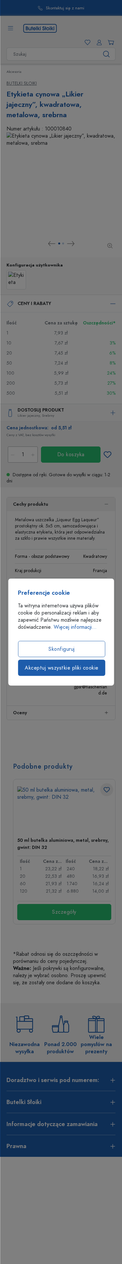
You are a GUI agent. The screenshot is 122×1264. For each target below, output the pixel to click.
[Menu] (10, 28)
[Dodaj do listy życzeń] (107, 454)
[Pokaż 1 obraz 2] (59, 243)
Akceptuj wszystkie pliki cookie (62, 668)
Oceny (20, 713)
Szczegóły (64, 912)
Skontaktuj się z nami (65, 8)
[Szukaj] (106, 54)
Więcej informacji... (75, 627)
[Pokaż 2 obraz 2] (63, 243)
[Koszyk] (109, 42)
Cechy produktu (30, 504)
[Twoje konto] (98, 42)
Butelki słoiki (22, 83)
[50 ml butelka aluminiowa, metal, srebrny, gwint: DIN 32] (64, 809)
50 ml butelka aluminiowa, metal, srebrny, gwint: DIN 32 (63, 844)
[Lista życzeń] (86, 42)
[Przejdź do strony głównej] (40, 27)
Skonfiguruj (61, 649)
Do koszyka (71, 454)
